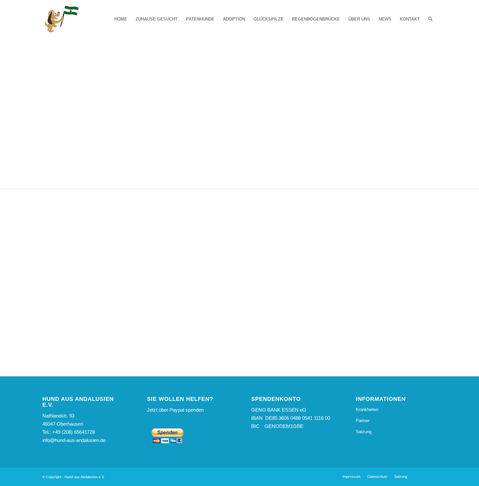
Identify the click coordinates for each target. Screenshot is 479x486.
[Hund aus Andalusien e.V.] (61, 19)
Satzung (363, 431)
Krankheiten (367, 409)
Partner (363, 420)
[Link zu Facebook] (422, 476)
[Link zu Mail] (432, 476)
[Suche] (430, 19)
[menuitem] (120, 19)
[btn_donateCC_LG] (239, 346)
